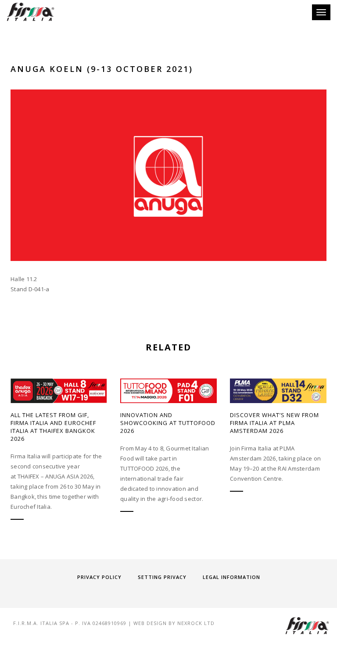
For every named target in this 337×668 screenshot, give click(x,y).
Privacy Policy (99, 577)
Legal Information (231, 577)
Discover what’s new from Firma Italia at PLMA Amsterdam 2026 (274, 423)
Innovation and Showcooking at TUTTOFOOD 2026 (167, 423)
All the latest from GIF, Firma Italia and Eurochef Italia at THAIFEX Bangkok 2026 (53, 427)
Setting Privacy (162, 577)
